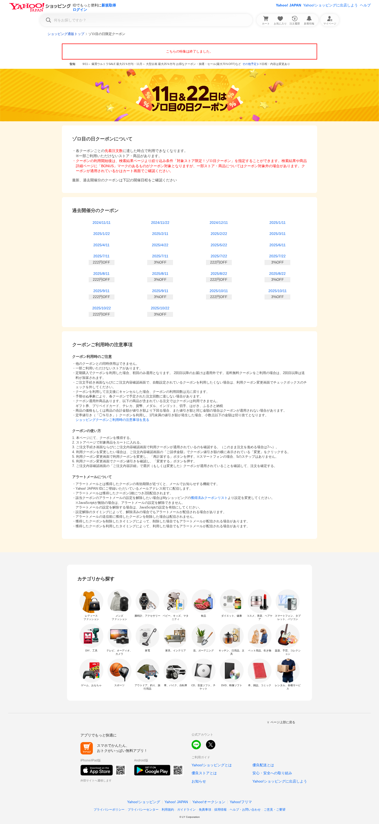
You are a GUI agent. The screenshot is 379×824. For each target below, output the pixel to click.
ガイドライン (186, 809)
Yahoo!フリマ (241, 802)
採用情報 (220, 809)
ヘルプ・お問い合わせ (245, 809)
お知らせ (199, 781)
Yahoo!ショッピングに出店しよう (330, 5)
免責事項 (205, 809)
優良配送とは (263, 765)
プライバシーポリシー (109, 809)
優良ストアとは (204, 773)
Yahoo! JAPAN (288, 5)
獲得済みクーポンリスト (209, 498)
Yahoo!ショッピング (143, 802)
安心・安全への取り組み (272, 773)
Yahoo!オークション (208, 802)
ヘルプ (365, 5)
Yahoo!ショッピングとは (212, 765)
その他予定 (249, 63)
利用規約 (168, 809)
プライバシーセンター (143, 809)
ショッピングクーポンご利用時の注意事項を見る (112, 420)
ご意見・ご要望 (274, 809)
